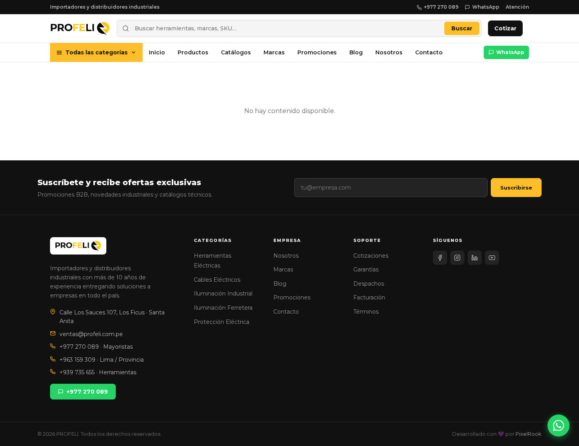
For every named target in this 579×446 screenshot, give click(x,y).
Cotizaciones (370, 255)
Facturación (369, 297)
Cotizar (505, 28)
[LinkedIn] (475, 258)
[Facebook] (440, 258)
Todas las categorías (96, 52)
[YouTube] (492, 258)
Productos (193, 52)
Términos (366, 311)
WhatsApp (485, 7)
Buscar (461, 28)
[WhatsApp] (558, 425)
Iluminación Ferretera (223, 307)
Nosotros (389, 52)
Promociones (317, 52)
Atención (517, 7)
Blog (356, 52)
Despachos (368, 283)
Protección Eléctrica (221, 321)
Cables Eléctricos (217, 279)
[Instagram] (457, 258)
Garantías (366, 269)
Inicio (157, 52)
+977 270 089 (441, 7)
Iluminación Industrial (223, 293)
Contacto (429, 52)
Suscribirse (516, 187)
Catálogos (236, 52)
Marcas (274, 52)
